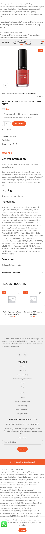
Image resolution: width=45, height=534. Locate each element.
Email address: (22, 438)
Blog (22, 387)
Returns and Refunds (22, 409)
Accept (22, 530)
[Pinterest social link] (13, 144)
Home (3, 93)
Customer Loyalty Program (22, 379)
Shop (8, 93)
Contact (22, 397)
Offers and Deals (22, 375)
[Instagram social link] (25, 354)
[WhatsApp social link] (16, 144)
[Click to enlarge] (5, 85)
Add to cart (19, 124)
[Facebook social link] (8, 144)
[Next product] (42, 96)
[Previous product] (37, 96)
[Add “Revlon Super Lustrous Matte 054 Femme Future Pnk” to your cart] (19, 293)
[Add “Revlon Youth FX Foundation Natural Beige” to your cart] (40, 293)
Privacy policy (22, 405)
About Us (22, 371)
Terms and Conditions (22, 401)
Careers (22, 383)
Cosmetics (12, 136)
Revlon (7, 140)
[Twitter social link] (10, 144)
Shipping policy (22, 413)
